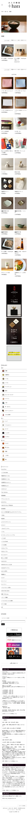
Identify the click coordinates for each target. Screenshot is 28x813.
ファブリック (8, 386)
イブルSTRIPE (4, 541)
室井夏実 (3, 508)
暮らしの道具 (4, 558)
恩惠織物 (3, 495)
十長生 (2, 515)
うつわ (6, 378)
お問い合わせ (5, 808)
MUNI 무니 (3, 502)
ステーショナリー (9, 410)
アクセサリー (8, 425)
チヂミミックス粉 (5, 272)
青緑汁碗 (19, 232)
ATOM (19, 809)
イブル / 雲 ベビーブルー (20, 90)
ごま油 (6, 455)
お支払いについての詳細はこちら (9, 713)
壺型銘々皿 (6, 211)
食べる (6, 11)
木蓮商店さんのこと (6, 482)
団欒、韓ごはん (5, 594)
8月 (2, 607)
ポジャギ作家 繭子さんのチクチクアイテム (11, 512)
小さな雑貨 (7, 414)
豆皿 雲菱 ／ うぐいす (20, 211)
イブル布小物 (4, 472)
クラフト (7, 398)
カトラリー (4, 584)
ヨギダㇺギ (4, 489)
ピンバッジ (4, 581)
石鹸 (6, 370)
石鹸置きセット (5, 191)
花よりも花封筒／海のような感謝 (7, 151)
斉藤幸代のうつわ (5, 475)
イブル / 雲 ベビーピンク (7, 90)
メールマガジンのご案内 (7, 600)
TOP (2, 11)
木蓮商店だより (5, 485)
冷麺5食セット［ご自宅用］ (20, 273)
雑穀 (10, 11)
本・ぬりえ (7, 406)
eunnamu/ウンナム (5, 567)
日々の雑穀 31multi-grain (7, 58)
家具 (6, 390)
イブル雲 (3, 538)
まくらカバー (4, 554)
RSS (17, 809)
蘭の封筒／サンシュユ (20, 150)
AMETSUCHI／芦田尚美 (7, 505)
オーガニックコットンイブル (8, 535)
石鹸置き (7, 374)
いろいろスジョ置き (6, 587)
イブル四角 (4, 544)
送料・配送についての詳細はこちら (10, 761)
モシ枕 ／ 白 (17, 131)
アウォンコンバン (5, 498)
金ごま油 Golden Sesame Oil (20, 252)
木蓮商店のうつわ (5, 479)
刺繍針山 (3, 574)
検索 (3, 624)
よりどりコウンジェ (6, 521)
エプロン (7, 436)
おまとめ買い (4, 571)
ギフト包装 (4, 604)
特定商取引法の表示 (21, 808)
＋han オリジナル (5, 528)
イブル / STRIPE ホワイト (7, 110)
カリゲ (2, 577)
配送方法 (15, 808)
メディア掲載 (4, 597)
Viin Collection (4, 492)
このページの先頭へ (22, 805)
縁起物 (2, 518)
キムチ (6, 443)
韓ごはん (7, 447)
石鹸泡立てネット (19, 191)
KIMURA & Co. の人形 (6, 564)
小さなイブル (4, 548)
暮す (2, 367)
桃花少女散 (17, 172)
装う (2, 418)
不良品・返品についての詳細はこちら (10, 790)
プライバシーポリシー (11, 809)
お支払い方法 (10, 808)
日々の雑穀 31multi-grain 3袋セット (20, 59)
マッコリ (3, 172)
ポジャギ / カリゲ (9, 394)
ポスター (3, 525)
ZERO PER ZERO (5, 590)
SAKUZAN (3, 561)
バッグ (5, 421)
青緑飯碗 (5, 232)
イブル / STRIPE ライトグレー (21, 111)
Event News (3, 469)
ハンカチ (7, 432)
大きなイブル (4, 551)
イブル (6, 382)
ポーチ (6, 429)
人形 (6, 402)
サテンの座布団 (5, 131)
